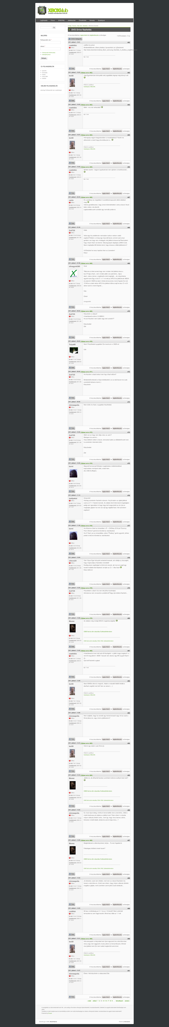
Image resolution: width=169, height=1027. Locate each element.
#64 (129, 105)
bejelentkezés (94, 35)
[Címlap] (53, 14)
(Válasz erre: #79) (86, 618)
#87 (129, 840)
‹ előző (94, 1001)
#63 (129, 73)
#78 (129, 558)
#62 (129, 42)
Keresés (92, 20)
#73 (129, 402)
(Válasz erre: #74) (86, 463)
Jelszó (42, 46)
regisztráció (84, 35)
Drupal (50, 1013)
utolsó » (127, 1001)
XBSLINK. (92, 86)
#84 (129, 743)
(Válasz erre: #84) (86, 775)
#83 (129, 713)
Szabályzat (101, 20)
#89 (129, 908)
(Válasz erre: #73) (86, 432)
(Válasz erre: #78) (86, 588)
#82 (129, 681)
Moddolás (85, 25)
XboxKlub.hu (53, 1021)
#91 (129, 971)
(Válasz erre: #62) (86, 73)
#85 (129, 775)
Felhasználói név (46, 40)
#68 (129, 227)
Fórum (53, 20)
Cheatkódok (82, 20)
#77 (129, 526)
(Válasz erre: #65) (86, 167)
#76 (129, 495)
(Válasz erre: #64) (86, 135)
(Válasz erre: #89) (86, 939)
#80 (129, 618)
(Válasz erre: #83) (86, 743)
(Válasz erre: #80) (86, 651)
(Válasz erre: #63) (86, 105)
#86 (129, 810)
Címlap (69, 25)
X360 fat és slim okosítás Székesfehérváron (98, 631)
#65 (129, 135)
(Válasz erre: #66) (86, 197)
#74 (129, 432)
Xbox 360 (79, 25)
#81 (129, 651)
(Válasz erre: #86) (86, 840)
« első (89, 1001)
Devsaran (127, 1021)
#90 (129, 939)
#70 (129, 311)
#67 (129, 197)
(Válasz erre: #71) (86, 372)
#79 (129, 588)
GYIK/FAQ (61, 20)
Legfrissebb (43, 20)
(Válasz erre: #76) (86, 526)
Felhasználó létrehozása (48, 52)
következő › (120, 1001)
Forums (74, 25)
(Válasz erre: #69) (86, 311)
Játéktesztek (72, 20)
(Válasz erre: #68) (86, 263)
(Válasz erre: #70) (86, 341)
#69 (129, 263)
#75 (129, 463)
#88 (129, 878)
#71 (129, 341)
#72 (129, 372)
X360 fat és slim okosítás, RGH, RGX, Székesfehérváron (98, 641)
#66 (129, 167)
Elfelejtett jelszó (46, 54)
